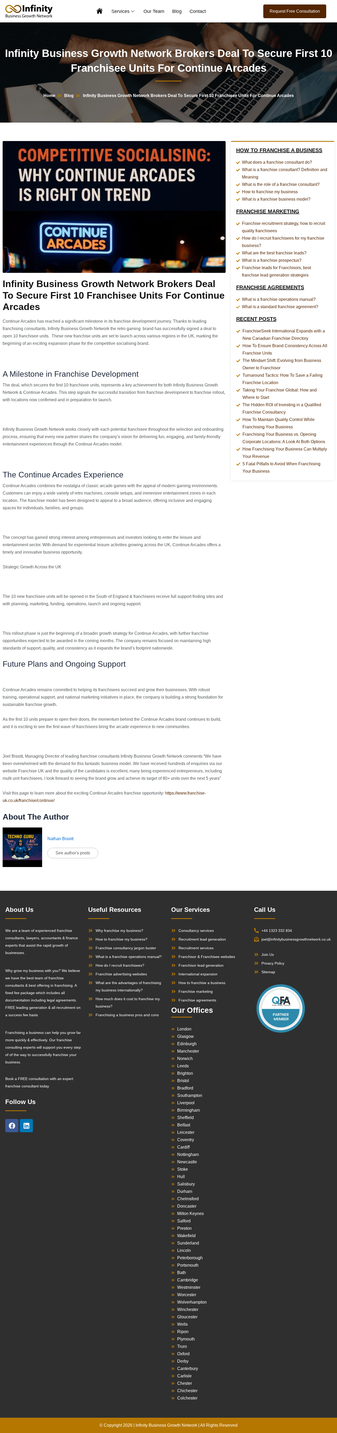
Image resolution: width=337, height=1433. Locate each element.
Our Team (153, 11)
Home (100, 11)
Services (120, 11)
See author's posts (73, 853)
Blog (177, 11)
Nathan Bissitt (60, 838)
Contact (198, 11)
